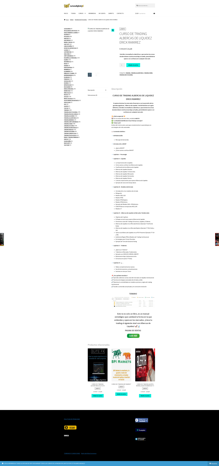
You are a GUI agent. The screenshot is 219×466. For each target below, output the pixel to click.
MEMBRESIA (92, 13)
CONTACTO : (120, 13)
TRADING (128, 73)
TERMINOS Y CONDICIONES (72, 453)
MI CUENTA (102, 13)
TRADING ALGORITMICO (137, 73)
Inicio (67, 19)
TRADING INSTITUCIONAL (81, 19)
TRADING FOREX (148, 73)
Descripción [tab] (91, 90)
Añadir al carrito (133, 65)
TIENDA (73, 13)
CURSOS (81, 13)
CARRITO (111, 13)
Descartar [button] (214, 463)
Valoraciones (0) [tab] (92, 95)
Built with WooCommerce (88, 453)
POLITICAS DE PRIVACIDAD (72, 419)
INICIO (66, 13)
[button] (112, 30)
